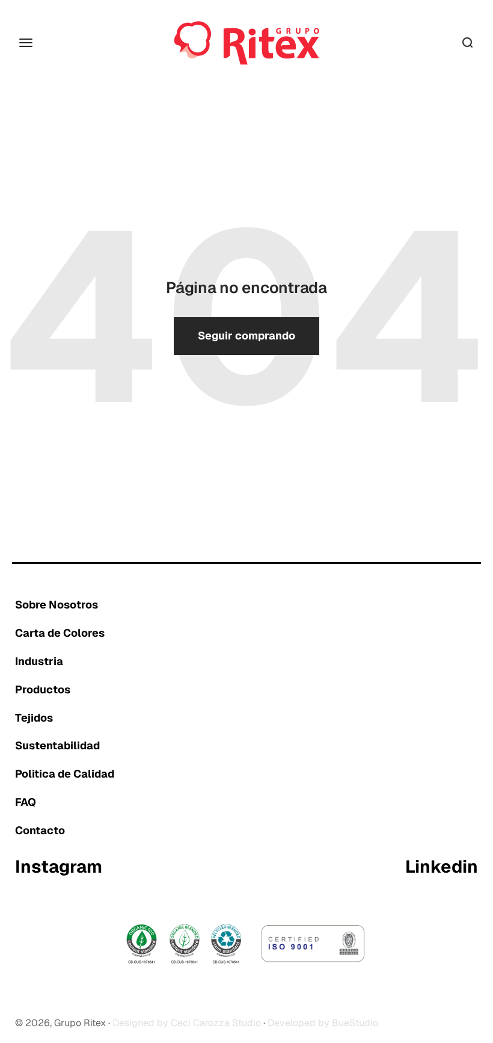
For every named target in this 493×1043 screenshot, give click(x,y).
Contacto (40, 830)
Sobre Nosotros (56, 604)
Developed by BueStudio (323, 1023)
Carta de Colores (60, 633)
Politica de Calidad (64, 774)
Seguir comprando (246, 335)
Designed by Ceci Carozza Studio (186, 1023)
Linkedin (441, 867)
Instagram (58, 867)
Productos (42, 689)
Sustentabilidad (57, 745)
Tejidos (34, 718)
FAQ (25, 802)
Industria (39, 661)
